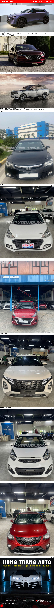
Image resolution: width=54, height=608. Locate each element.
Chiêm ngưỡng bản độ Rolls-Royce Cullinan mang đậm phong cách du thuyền (12, 108)
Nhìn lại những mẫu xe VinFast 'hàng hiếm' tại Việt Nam (7, 35)
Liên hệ (33, 600)
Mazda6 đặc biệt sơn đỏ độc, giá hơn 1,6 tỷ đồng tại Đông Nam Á (8, 72)
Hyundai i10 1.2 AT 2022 (3, 333)
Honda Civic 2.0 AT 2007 (3, 184)
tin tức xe (46, 1)
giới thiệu (40, 1)
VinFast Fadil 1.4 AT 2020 (3, 556)
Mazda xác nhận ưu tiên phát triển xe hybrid (7, 32)
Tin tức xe (29, 600)
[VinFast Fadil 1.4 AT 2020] (27, 519)
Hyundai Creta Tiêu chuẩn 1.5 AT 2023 (5, 407)
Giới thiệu (24, 600)
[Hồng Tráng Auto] (7, 1)
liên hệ (51, 1)
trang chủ (35, 1)
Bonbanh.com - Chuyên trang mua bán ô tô (45, 601)
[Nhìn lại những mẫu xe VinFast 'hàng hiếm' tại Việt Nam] (7, 34)
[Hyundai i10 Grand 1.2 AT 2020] (27, 222)
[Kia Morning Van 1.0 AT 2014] (27, 445)
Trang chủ (20, 600)
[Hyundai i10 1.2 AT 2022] (27, 296)
